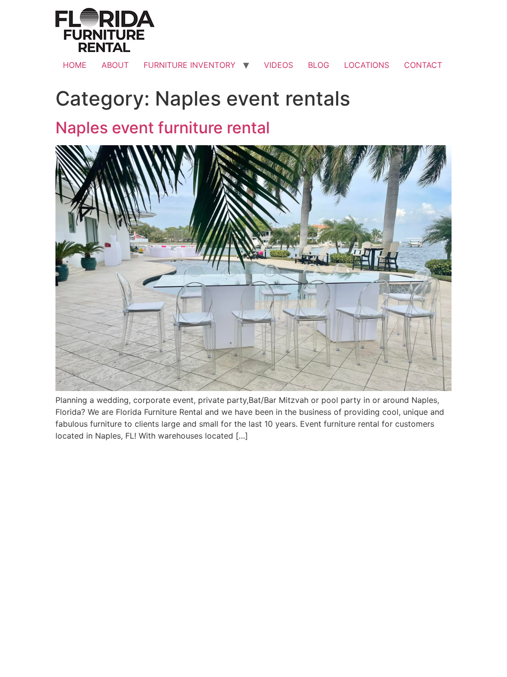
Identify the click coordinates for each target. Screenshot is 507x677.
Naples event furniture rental (162, 127)
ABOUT (115, 65)
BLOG (318, 65)
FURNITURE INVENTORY (190, 65)
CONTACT (423, 65)
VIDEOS (278, 65)
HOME (75, 65)
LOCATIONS (366, 65)
